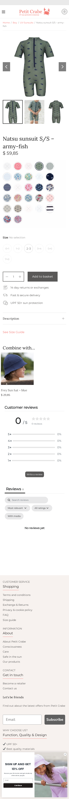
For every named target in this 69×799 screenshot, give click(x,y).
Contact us (10, 688)
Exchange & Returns (16, 604)
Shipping (8, 600)
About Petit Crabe (14, 641)
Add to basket (42, 276)
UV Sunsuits (26, 22)
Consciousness (12, 646)
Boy (15, 22)
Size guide (9, 620)
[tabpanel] (34, 532)
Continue (18, 785)
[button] (34, 434)
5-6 (50, 248)
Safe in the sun (12, 656)
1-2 (18, 248)
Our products (11, 661)
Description (11, 318)
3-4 (39, 248)
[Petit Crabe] (34, 11)
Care (6, 651)
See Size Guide (13, 332)
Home (6, 22)
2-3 (28, 248)
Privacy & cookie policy (17, 610)
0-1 (7, 248)
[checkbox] (14, 516)
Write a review (35, 474)
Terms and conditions (17, 595)
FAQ (5, 615)
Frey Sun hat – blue (14, 390)
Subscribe (54, 719)
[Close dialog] (65, 754)
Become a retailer (14, 683)
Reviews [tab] (15, 489)
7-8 (7, 259)
